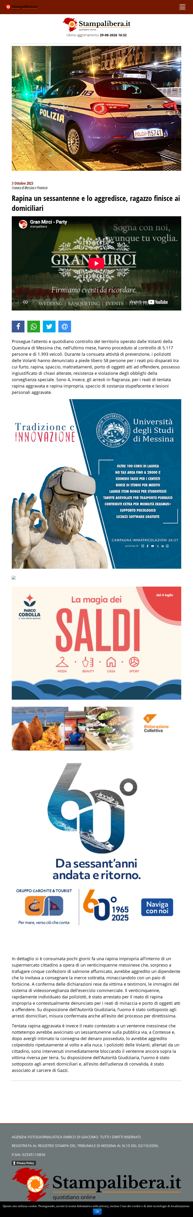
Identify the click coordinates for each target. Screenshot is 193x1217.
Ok (97, 1211)
